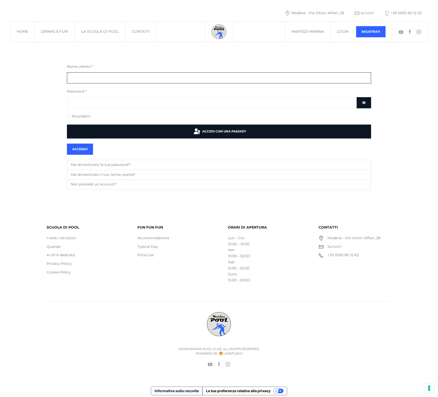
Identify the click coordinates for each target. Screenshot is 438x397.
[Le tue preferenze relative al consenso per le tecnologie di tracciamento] (429, 388)
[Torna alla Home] (219, 32)
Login (343, 31)
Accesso (80, 149)
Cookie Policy (59, 272)
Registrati (370, 31)
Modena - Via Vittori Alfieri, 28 (317, 13)
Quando (54, 246)
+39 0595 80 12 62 (406, 13)
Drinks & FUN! (54, 31)
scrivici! (367, 13)
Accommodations (153, 238)
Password (76, 91)
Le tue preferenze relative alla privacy (238, 391)
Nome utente (80, 66)
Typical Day (147, 246)
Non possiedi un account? (94, 184)
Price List (145, 255)
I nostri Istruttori (61, 238)
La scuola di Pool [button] (100, 31)
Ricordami (81, 116)
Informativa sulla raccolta (177, 391)
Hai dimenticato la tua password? (100, 164)
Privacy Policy (59, 263)
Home (22, 31)
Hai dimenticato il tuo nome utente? (103, 174)
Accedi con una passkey (224, 131)
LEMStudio (233, 353)
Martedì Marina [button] (307, 31)
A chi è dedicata (61, 255)
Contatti (141, 31)
